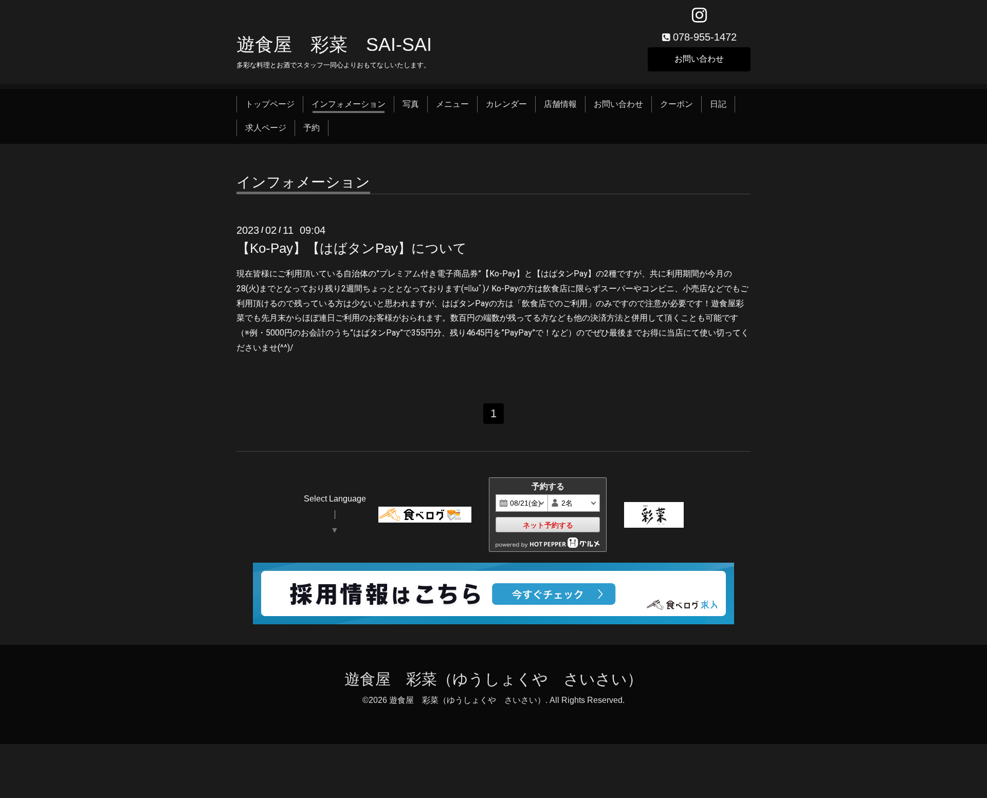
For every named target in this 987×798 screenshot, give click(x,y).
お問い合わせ (699, 58)
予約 (311, 127)
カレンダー (506, 104)
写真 (411, 104)
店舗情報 (560, 104)
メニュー (452, 104)
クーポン (676, 104)
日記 (718, 104)
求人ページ (265, 127)
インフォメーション (349, 104)
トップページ (270, 104)
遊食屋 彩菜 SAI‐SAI (334, 44)
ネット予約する (548, 525)
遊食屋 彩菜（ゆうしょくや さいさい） (493, 679)
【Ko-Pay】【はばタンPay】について (351, 248)
